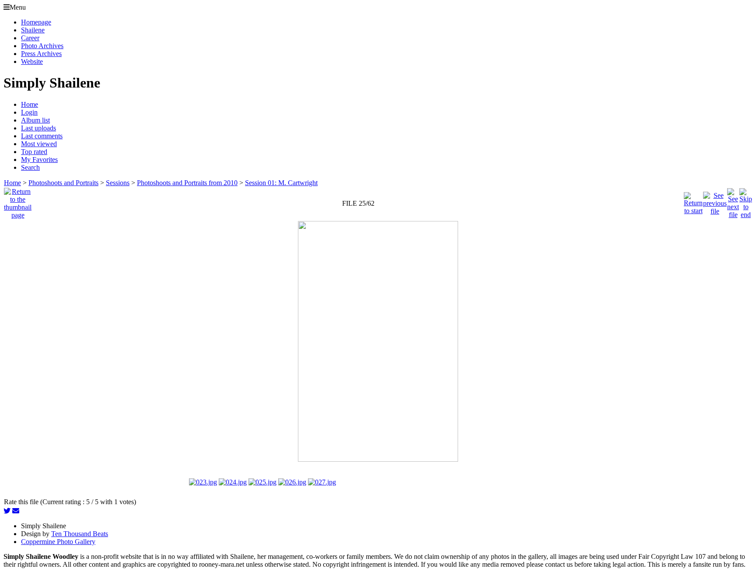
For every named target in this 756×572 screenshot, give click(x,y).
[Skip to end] (745, 201)
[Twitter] (7, 511)
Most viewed (39, 143)
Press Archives (41, 53)
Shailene (33, 30)
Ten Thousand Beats (79, 533)
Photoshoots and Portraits (63, 182)
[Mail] (15, 511)
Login (29, 112)
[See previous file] (715, 201)
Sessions (118, 182)
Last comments (42, 136)
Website (32, 61)
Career (30, 38)
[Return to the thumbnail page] (18, 201)
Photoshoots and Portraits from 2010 (187, 182)
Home (29, 104)
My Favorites (39, 159)
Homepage (36, 22)
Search (30, 167)
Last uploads (38, 128)
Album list (35, 120)
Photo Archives (42, 45)
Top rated (34, 151)
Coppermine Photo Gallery (58, 541)
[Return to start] (693, 201)
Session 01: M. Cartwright (281, 182)
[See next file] (733, 201)
